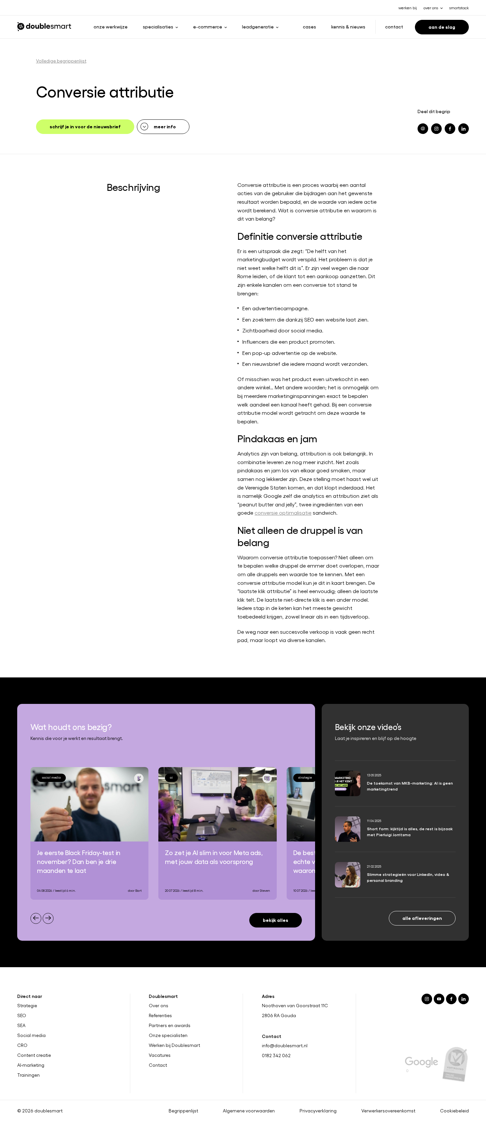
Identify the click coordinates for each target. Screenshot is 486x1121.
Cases (309, 26)
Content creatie (34, 1055)
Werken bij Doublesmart (174, 1045)
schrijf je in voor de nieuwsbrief (85, 126)
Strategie (27, 1005)
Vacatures (160, 1055)
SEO (21, 1015)
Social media (31, 1035)
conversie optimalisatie (283, 512)
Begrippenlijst (183, 1110)
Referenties (160, 1015)
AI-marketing (30, 1064)
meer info (165, 126)
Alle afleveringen (422, 918)
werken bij (407, 8)
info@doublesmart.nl (284, 1045)
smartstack (459, 8)
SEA (21, 1025)
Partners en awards (169, 1025)
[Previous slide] (35, 918)
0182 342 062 (276, 1055)
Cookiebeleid (454, 1110)
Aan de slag (441, 26)
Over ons (158, 1005)
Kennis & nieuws (348, 26)
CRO (22, 1045)
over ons (431, 8)
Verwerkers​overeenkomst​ (388, 1110)
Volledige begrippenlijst (61, 61)
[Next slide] (48, 918)
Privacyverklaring (318, 1110)
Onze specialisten (168, 1035)
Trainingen (28, 1074)
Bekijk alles (275, 920)
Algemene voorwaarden (249, 1110)
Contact (394, 26)
